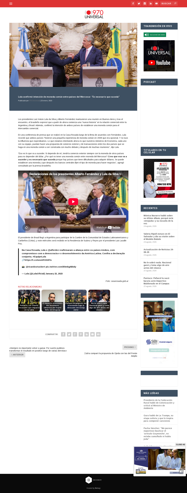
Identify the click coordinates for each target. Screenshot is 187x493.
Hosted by (93, 488)
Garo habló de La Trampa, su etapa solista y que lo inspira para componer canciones (158, 418)
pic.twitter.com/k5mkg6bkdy (61, 266)
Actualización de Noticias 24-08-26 (159, 250)
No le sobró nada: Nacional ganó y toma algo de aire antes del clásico (157, 265)
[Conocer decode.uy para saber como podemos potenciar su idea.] (93, 480)
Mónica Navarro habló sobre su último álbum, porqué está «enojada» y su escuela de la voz (158, 219)
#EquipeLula (39, 256)
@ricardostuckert (35, 266)
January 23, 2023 (54, 273)
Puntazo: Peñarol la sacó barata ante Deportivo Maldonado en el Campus (156, 281)
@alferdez (53, 250)
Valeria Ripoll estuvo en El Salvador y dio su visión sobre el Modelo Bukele (159, 236)
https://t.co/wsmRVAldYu (38, 260)
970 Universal (34, 100)
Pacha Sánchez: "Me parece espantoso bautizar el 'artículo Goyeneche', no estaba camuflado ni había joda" (158, 433)
